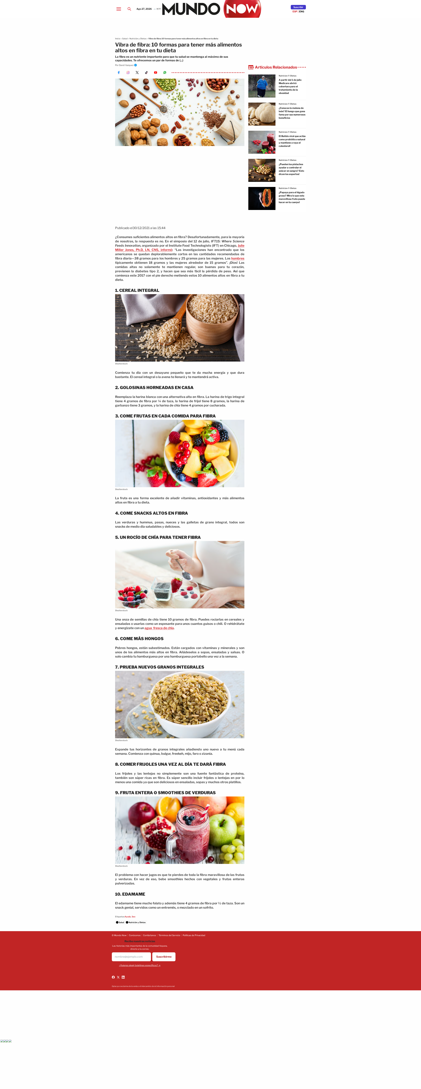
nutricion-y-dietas (287, 75)
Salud (124, 38)
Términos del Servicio (169, 935)
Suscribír (298, 7)
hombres (237, 258)
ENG (301, 11)
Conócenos (135, 935)
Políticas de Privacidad (194, 935)
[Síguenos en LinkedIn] (123, 977)
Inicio (117, 38)
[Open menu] (118, 8)
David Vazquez (126, 65)
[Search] (129, 8)
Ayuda (128, 916)
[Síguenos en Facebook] (113, 977)
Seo (133, 916)
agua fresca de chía (159, 628)
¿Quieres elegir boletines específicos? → (140, 965)
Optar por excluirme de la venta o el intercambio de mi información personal (143, 986)
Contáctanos (149, 935)
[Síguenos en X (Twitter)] (118, 977)
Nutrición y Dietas (137, 38)
